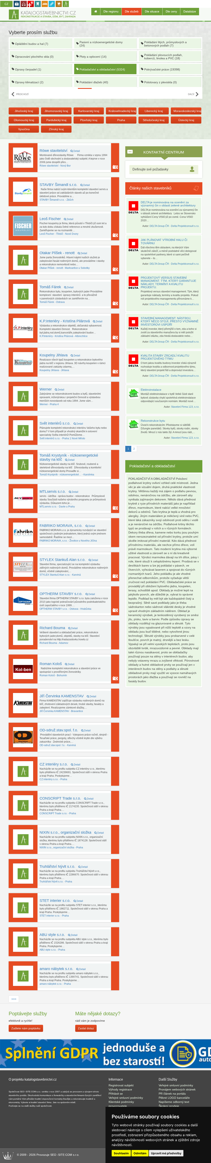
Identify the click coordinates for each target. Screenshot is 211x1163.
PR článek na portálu (172, 1093)
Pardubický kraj (56, 120)
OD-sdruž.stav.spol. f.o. (65, 730)
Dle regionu (110, 11)
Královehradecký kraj (122, 111)
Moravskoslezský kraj (187, 111)
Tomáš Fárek (57, 287)
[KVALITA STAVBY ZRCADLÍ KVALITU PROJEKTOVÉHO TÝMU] (134, 360)
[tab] (163, 169)
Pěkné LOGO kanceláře (174, 1097)
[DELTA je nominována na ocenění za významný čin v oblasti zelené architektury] (134, 207)
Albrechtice (64, 336)
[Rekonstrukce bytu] (134, 424)
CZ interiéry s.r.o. (60, 764)
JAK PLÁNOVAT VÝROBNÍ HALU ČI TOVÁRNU (164, 241)
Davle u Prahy (57, 506)
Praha (121, 120)
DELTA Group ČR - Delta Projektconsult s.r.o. (174, 226)
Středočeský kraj (153, 120)
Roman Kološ (57, 664)
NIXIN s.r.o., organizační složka (72, 832)
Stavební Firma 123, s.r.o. (185, 406)
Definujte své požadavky (150, 169)
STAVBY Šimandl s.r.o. (65, 185)
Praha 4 (49, 404)
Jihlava (54, 370)
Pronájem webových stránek (177, 1089)
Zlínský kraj (56, 129)
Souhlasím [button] (121, 1153)
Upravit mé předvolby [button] (166, 1153)
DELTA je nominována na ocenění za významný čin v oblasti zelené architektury (168, 204)
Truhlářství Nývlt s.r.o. (64, 866)
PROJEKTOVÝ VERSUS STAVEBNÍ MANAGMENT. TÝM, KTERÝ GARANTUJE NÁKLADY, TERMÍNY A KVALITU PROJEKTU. (168, 282)
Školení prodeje (169, 1106)
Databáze (189, 11)
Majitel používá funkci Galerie (115, 167)
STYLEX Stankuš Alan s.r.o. (69, 560)
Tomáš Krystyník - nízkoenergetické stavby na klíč (69, 457)
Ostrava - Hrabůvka (65, 608)
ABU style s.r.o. (58, 935)
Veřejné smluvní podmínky (126, 1097)
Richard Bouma (59, 628)
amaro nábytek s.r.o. (63, 969)
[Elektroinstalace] (134, 393)
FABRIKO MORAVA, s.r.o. (67, 526)
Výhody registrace (120, 1089)
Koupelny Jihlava (60, 355)
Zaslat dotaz (86, 1028)
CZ (6, 4)
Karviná (60, 574)
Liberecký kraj (154, 111)
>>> (13, 999)
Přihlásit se (116, 1093)
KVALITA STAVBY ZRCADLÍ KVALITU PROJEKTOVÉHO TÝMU (165, 357)
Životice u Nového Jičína (68, 540)
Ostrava (52, 302)
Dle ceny (171, 11)
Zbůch (57, 199)
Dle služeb (131, 11)
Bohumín (53, 675)
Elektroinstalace (151, 389)
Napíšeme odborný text (174, 1101)
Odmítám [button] (140, 1153)
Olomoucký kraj (24, 120)
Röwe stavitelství (60, 151)
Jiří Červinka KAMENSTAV (68, 696)
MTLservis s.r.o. (59, 491)
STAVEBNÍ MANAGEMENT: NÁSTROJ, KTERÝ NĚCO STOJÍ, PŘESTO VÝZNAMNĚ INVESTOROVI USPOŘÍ (169, 321)
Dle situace (152, 11)
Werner (52, 389)
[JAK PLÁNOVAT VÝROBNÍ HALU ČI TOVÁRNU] (134, 244)
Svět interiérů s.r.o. (61, 423)
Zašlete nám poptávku (25, 1028)
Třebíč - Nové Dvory (59, 233)
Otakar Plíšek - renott (63, 253)
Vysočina (24, 129)
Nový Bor (55, 165)
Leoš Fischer (56, 219)
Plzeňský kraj (88, 120)
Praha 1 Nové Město (62, 438)
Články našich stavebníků (150, 188)
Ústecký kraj (186, 120)
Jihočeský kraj (24, 111)
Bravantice (61, 711)
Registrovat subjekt (121, 1085)
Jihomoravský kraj (56, 111)
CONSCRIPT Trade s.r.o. (67, 798)
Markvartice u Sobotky (65, 268)
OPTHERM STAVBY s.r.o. (67, 594)
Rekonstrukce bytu (153, 420)
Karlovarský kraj (88, 111)
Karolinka (67, 474)
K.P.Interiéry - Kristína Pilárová (71, 321)
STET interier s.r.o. (61, 901)
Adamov (54, 643)
